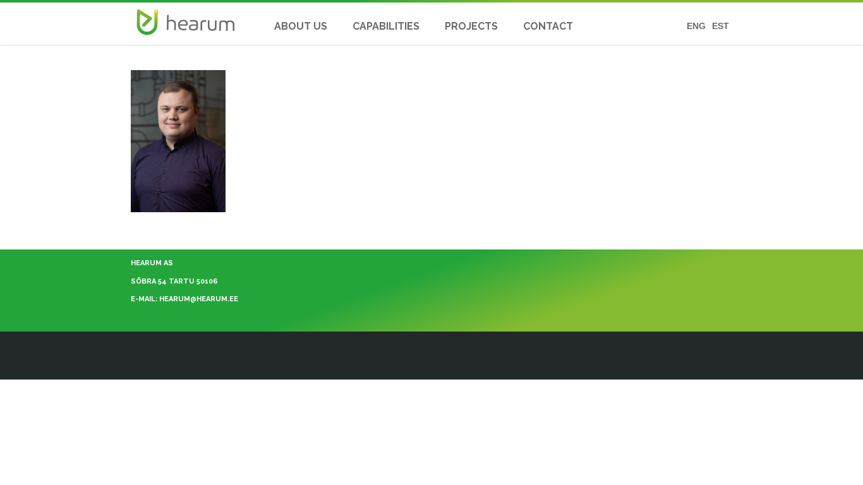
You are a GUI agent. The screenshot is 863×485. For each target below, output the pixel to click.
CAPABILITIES (386, 26)
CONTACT (548, 26)
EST (720, 26)
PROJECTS (471, 26)
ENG (696, 26)
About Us (300, 26)
